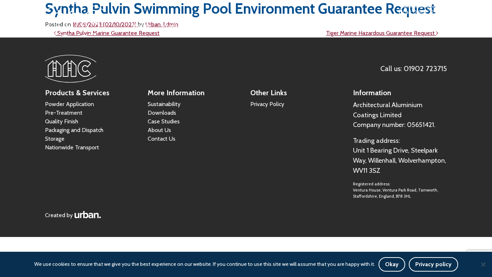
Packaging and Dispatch (74, 130)
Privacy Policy (267, 104)
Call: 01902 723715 (423, 12)
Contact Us (431, 25)
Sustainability (298, 25)
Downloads (252, 25)
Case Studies (347, 25)
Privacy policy (433, 264)
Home (142, 25)
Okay (392, 264)
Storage (54, 138)
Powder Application (69, 104)
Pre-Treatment (63, 112)
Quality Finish (61, 121)
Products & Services (190, 25)
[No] (483, 264)
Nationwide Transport (72, 147)
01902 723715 (425, 68)
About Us (390, 25)
